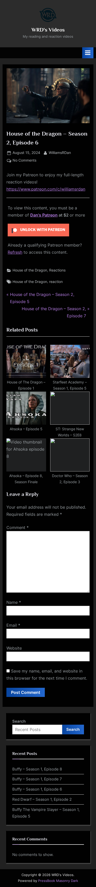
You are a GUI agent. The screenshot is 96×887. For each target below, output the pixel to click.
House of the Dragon (30, 270)
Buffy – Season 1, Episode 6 (37, 789)
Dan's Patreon (44, 215)
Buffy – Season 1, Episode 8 (37, 769)
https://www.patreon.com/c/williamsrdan (45, 189)
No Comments (24, 161)
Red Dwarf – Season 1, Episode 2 (42, 799)
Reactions (57, 270)
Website (14, 648)
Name (13, 602)
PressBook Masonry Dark (58, 881)
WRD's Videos (48, 30)
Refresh (15, 252)
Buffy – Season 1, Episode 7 (37, 779)
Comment (17, 527)
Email (13, 625)
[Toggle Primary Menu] (87, 52)
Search (19, 721)
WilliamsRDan (60, 152)
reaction (56, 282)
